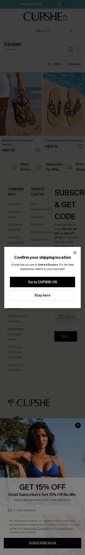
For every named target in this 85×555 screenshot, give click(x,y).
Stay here (42, 295)
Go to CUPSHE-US (42, 282)
